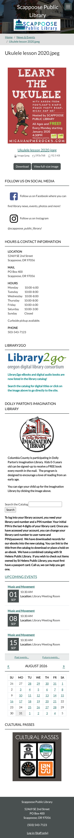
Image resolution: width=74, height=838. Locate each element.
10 (20, 695)
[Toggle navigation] (68, 6)
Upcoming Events (21, 577)
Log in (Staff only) (37, 833)
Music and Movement (21, 586)
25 (29, 707)
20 (47, 701)
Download (22, 166)
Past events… (22, 657)
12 (38, 695)
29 (38, 683)
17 (20, 701)
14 (54, 695)
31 (54, 683)
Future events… (50, 657)
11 (29, 695)
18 (29, 701)
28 (29, 683)
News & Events (26, 37)
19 (38, 701)
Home (9, 37)
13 (47, 695)
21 (54, 701)
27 (47, 707)
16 (11, 701)
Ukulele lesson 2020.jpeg (37, 150)
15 (62, 695)
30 (47, 683)
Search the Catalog (17, 504)
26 (38, 707)
